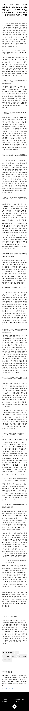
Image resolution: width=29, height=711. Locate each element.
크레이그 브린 (22, 656)
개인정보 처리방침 (19, 699)
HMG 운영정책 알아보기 (8, 688)
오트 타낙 (14, 656)
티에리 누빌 (6, 656)
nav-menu (14, 706)
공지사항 (4, 699)
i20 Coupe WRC (7, 660)
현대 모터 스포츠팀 (8, 652)
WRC (16, 652)
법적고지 (4, 701)
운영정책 (17, 701)
